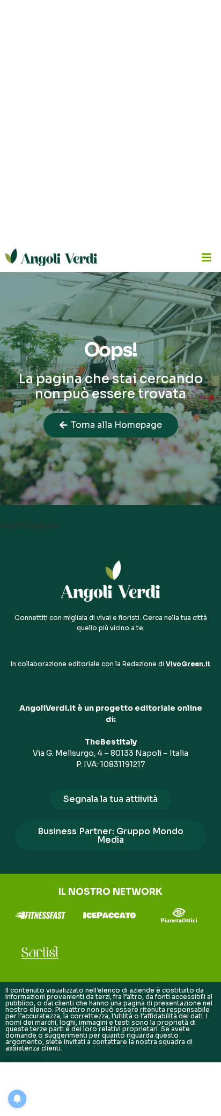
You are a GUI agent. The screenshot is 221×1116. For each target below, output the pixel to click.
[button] (206, 257)
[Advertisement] (110, 121)
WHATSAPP (23, 1061)
